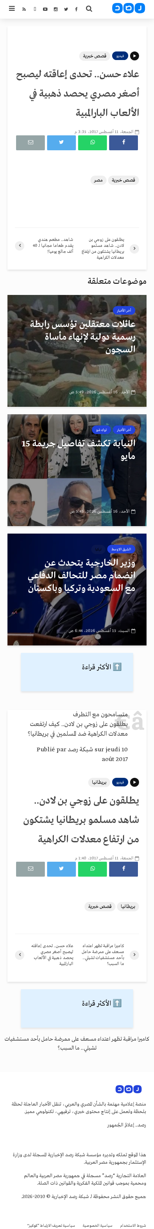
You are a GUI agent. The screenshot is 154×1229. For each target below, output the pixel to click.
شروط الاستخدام (133, 1225)
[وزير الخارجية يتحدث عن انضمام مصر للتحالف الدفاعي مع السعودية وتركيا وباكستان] (77, 589)
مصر (98, 180)
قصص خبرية (95, 56)
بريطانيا (99, 782)
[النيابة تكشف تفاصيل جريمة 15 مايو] (77, 470)
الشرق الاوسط (121, 549)
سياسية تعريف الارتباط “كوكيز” (51, 1225)
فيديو (120, 56)
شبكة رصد (80, 750)
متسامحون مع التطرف (100, 715)
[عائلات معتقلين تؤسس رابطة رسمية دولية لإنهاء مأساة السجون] (77, 351)
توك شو (101, 430)
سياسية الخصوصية (98, 1225)
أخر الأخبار (124, 310)
